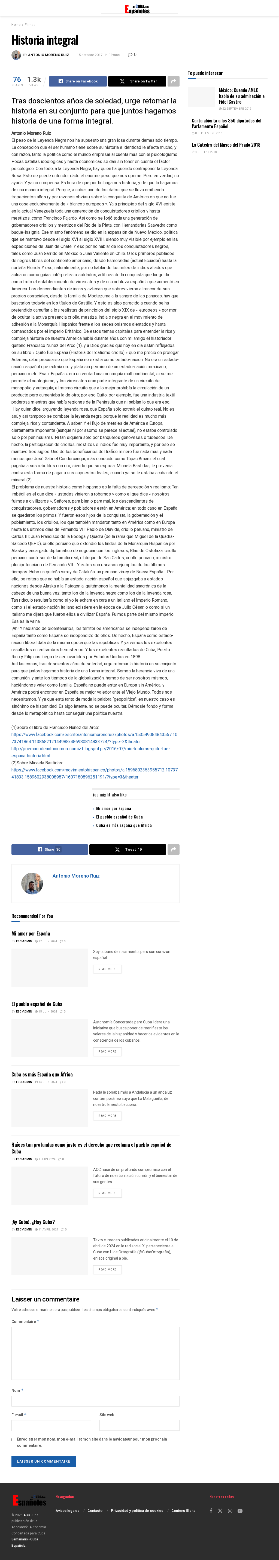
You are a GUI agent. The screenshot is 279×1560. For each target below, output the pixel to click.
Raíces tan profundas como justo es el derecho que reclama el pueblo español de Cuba (91, 1148)
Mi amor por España (113, 808)
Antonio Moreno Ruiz (48, 54)
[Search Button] (265, 8)
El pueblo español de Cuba (119, 817)
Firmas (30, 24)
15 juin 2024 (47, 1011)
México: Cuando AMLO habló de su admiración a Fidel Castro (242, 96)
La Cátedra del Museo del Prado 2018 (226, 144)
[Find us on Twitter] (220, 1511)
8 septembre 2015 (208, 133)
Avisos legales (67, 1510)
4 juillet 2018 (205, 152)
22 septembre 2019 (236, 108)
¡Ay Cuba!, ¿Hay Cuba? (32, 1221)
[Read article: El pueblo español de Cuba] (49, 1038)
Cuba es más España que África (124, 825)
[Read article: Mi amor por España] (49, 968)
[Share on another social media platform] (174, 81)
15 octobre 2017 (89, 54)
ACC (26, 1515)
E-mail (19, 1415)
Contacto (94, 1510)
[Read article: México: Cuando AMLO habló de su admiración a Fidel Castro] (201, 97)
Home (15, 24)
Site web (106, 1415)
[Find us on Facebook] (211, 1511)
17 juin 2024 (47, 941)
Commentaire (25, 1322)
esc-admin (24, 941)
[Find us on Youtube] (240, 1511)
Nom (17, 1390)
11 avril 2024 (48, 1229)
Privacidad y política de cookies (137, 1510)
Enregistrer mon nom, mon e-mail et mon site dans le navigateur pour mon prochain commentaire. (92, 1442)
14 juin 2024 (47, 1082)
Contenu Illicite (183, 1510)
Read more (110, 969)
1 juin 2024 (46, 1159)
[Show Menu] (14, 8)
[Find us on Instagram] (230, 1511)
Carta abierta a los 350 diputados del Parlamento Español (226, 123)
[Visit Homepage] (139, 8)
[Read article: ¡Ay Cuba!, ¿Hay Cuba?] (49, 1256)
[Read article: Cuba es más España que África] (49, 1108)
